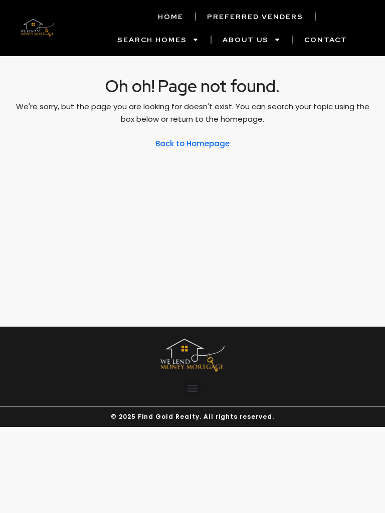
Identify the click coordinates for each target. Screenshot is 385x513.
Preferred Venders (255, 16)
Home (170, 16)
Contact (325, 39)
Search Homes (152, 39)
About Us (246, 39)
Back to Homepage (192, 143)
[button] (192, 388)
